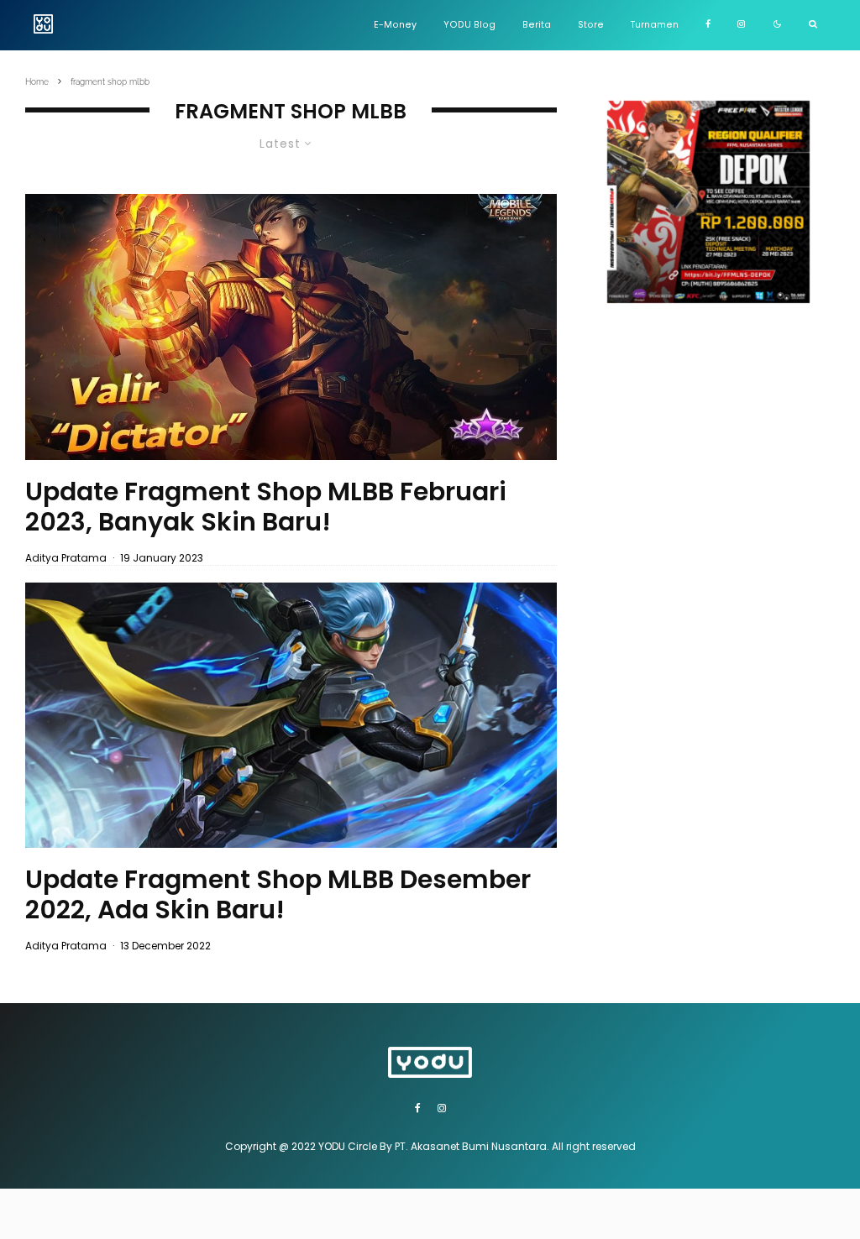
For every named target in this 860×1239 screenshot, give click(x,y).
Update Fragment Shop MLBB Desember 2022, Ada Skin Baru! (278, 895)
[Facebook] (708, 25)
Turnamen (655, 24)
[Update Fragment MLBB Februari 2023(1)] (291, 326)
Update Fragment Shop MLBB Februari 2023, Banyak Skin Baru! (265, 507)
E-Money (395, 24)
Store (591, 24)
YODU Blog (469, 24)
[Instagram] (741, 25)
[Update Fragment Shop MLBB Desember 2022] (291, 715)
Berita (536, 24)
